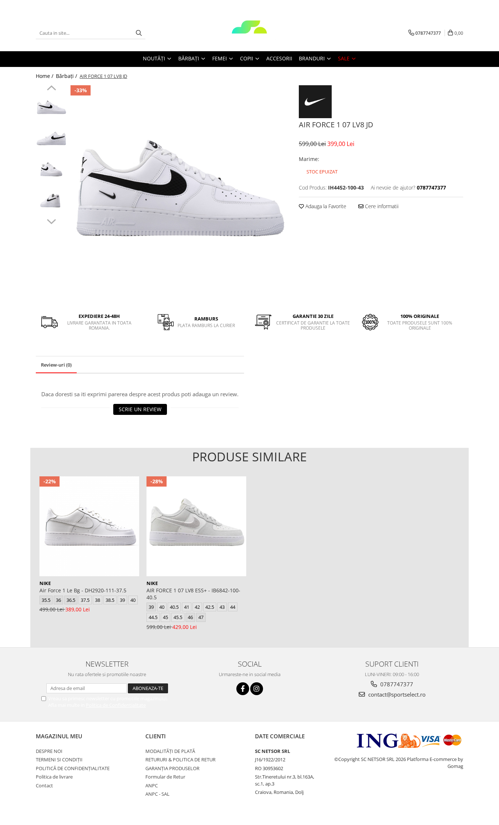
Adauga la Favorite (325, 206)
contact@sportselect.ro (396, 694)
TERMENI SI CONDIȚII (59, 759)
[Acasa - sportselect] (249, 33)
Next (51, 220)
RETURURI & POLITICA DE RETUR (180, 759)
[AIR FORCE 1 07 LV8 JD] (179, 194)
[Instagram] (256, 688)
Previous (51, 89)
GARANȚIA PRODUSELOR (172, 768)
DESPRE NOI (49, 751)
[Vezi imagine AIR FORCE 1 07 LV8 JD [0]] (51, 108)
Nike (45, 583)
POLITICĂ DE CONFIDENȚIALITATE (73, 768)
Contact (44, 785)
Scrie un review (140, 409)
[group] (179, 194)
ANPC (151, 785)
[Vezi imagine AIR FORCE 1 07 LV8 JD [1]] (51, 139)
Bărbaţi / (67, 75)
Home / (45, 75)
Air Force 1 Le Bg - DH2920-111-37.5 (82, 590)
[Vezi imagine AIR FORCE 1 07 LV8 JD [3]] (51, 201)
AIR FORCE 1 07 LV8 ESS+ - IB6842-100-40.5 (193, 594)
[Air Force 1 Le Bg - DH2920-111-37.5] (89, 526)
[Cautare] (138, 33)
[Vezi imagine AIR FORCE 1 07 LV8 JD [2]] (51, 170)
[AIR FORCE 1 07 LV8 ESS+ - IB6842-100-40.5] (196, 526)
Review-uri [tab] (56, 364)
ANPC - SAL (157, 794)
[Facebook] (242, 688)
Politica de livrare (54, 776)
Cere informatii (381, 206)
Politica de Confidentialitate (116, 705)
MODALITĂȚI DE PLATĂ (170, 751)
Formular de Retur (165, 776)
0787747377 (396, 684)
